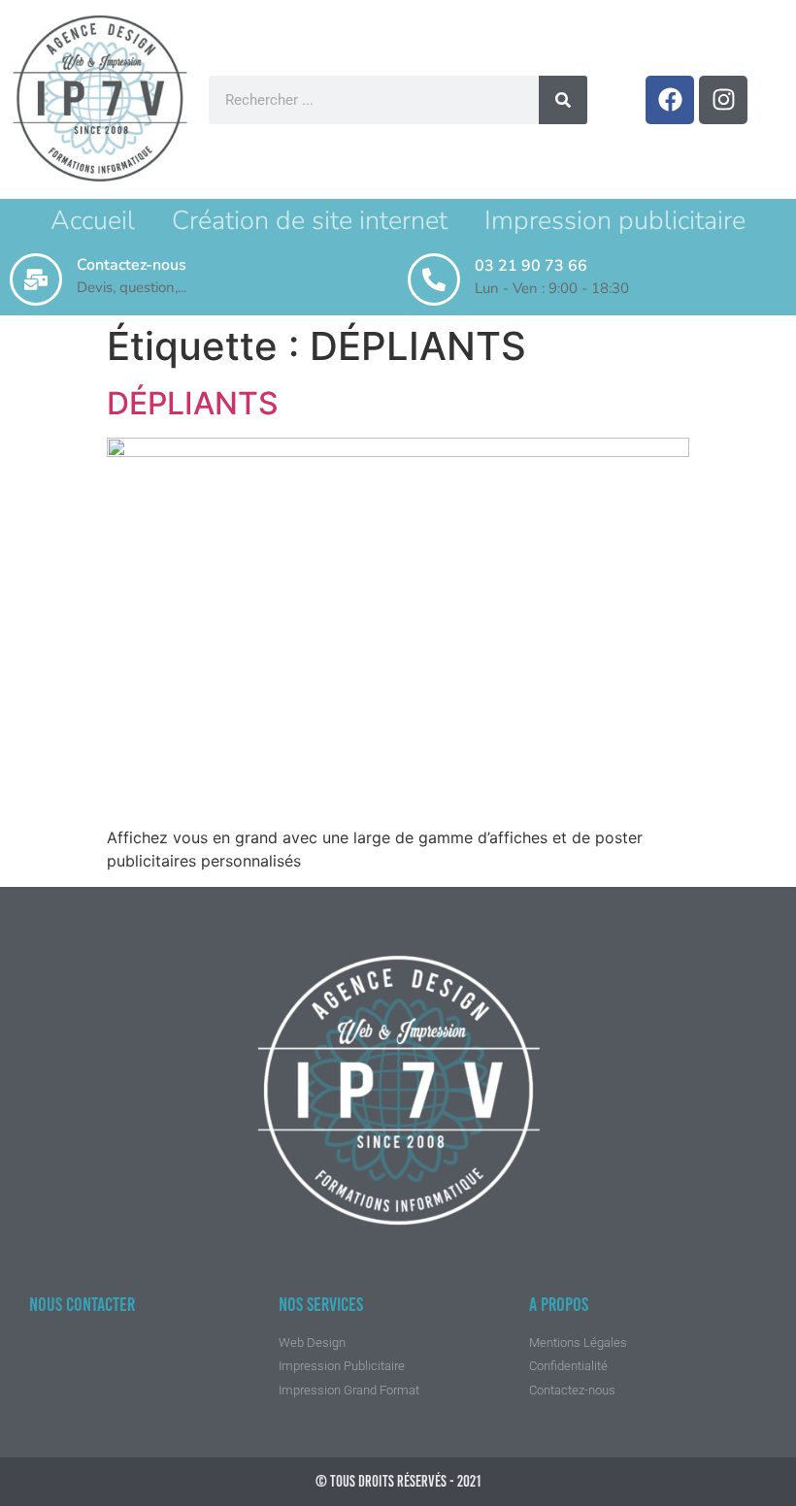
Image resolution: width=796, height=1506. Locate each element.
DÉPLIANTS (193, 403)
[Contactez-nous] (36, 279)
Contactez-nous (131, 265)
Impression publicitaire (615, 221)
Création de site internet (310, 221)
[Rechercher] (563, 100)
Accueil (92, 221)
